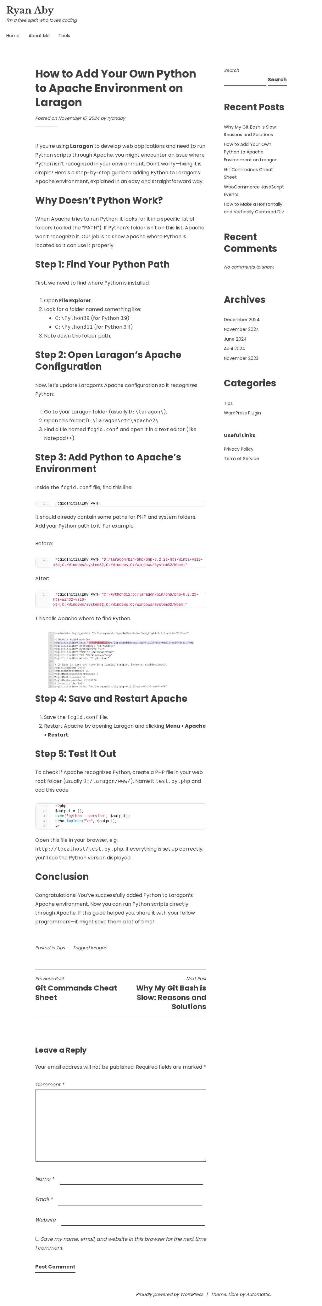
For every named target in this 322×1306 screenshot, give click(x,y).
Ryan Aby (30, 10)
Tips (60, 948)
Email (44, 1199)
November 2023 (241, 358)
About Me (39, 35)
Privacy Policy (238, 449)
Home (12, 35)
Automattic (258, 1294)
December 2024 (242, 319)
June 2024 (235, 339)
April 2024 (234, 348)
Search (231, 70)
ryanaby (116, 118)
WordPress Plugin (242, 413)
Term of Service (241, 458)
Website (45, 1219)
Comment (49, 1084)
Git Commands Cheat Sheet (76, 989)
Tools (64, 35)
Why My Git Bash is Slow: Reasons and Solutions (171, 994)
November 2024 (241, 329)
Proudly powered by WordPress (169, 1294)
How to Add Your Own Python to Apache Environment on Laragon (251, 152)
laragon (99, 948)
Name (44, 1178)
